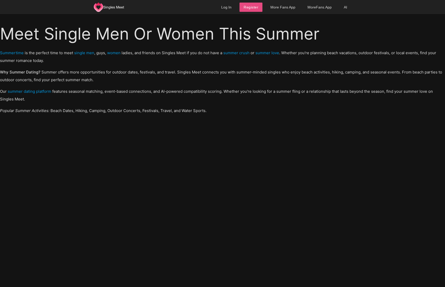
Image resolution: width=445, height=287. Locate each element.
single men (84, 52)
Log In (226, 7)
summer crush (236, 52)
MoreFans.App (319, 7)
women (114, 52)
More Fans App (282, 7)
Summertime (12, 52)
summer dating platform (29, 91)
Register (251, 7)
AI (345, 7)
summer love (267, 52)
